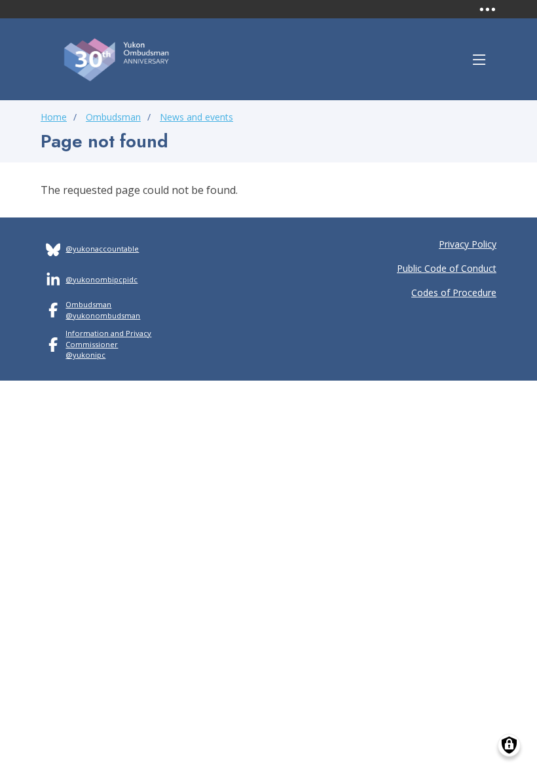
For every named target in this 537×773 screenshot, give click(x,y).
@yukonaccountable (102, 249)
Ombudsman (113, 117)
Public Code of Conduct (446, 268)
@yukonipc (85, 355)
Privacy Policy (467, 244)
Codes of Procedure (453, 292)
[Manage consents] (509, 745)
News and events (196, 117)
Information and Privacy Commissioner (108, 338)
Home (54, 117)
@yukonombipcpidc (101, 279)
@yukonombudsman (102, 315)
